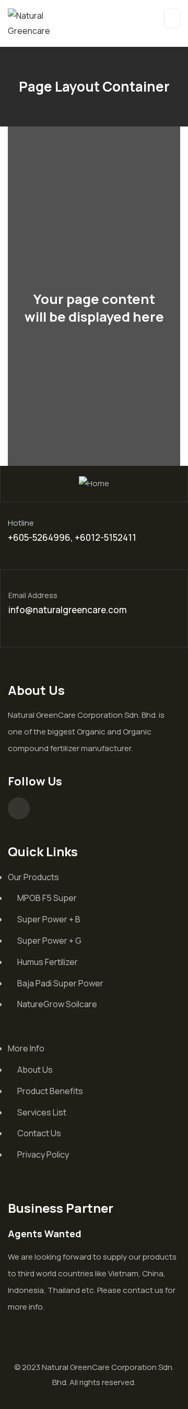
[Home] (94, 483)
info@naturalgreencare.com (67, 610)
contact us (143, 1290)
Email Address (32, 595)
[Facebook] (19, 808)
